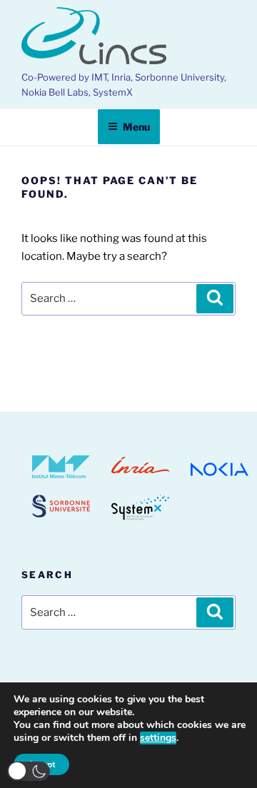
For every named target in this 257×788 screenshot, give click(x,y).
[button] (28, 771)
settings (158, 738)
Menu (136, 127)
